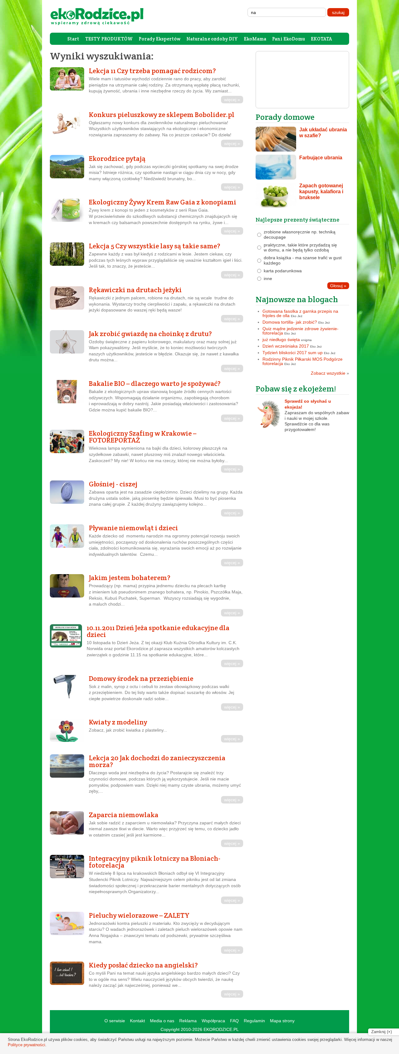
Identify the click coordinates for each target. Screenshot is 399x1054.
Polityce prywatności (26, 1044)
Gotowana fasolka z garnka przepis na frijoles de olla (300, 313)
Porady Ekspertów (159, 39)
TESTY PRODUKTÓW (109, 39)
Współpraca (213, 1020)
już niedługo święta (281, 339)
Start (73, 39)
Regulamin (254, 1020)
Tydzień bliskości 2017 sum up (292, 352)
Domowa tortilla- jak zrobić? (289, 322)
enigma (306, 340)
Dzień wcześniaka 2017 (285, 346)
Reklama (188, 1020)
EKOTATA (321, 39)
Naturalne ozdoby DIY (212, 39)
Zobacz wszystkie (330, 373)
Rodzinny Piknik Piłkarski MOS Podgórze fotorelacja (302, 361)
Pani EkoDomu (288, 39)
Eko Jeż (296, 316)
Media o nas (162, 1020)
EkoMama (255, 39)
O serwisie (114, 1020)
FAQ (234, 1020)
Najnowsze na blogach (297, 299)
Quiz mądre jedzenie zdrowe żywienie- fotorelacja (300, 330)
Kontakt (137, 1020)
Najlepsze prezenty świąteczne (297, 219)
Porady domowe (285, 117)
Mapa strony (282, 1020)
